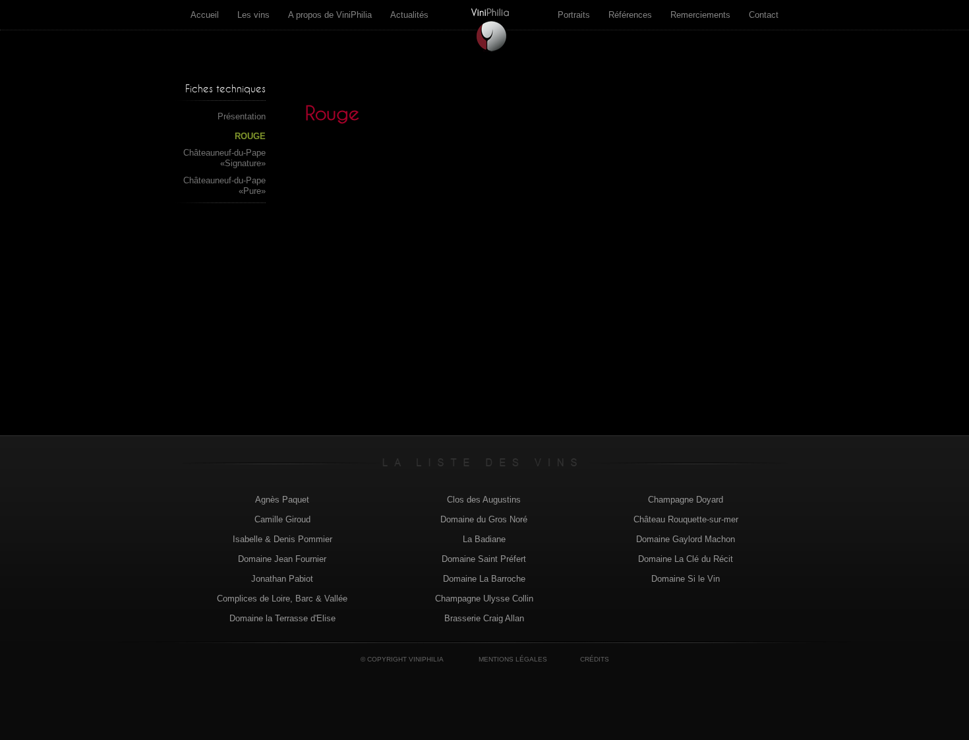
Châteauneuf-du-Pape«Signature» (224, 158)
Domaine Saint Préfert (484, 559)
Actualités (409, 15)
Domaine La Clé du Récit (685, 559)
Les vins (253, 15)
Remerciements (700, 15)
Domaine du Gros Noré (483, 519)
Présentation (242, 116)
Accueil (205, 15)
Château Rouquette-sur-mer (685, 519)
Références (630, 15)
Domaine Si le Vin (685, 579)
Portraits (574, 15)
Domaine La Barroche (484, 579)
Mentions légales (513, 659)
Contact (763, 15)
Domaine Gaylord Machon (685, 539)
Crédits (594, 659)
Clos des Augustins (484, 500)
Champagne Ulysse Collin (484, 598)
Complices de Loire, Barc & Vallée (282, 598)
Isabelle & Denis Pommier (282, 539)
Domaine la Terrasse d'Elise (282, 618)
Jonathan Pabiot (282, 579)
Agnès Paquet (282, 500)
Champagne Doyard (685, 500)
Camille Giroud (282, 519)
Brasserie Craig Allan (484, 618)
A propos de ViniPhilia (330, 15)
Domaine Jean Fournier (282, 559)
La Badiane (484, 539)
